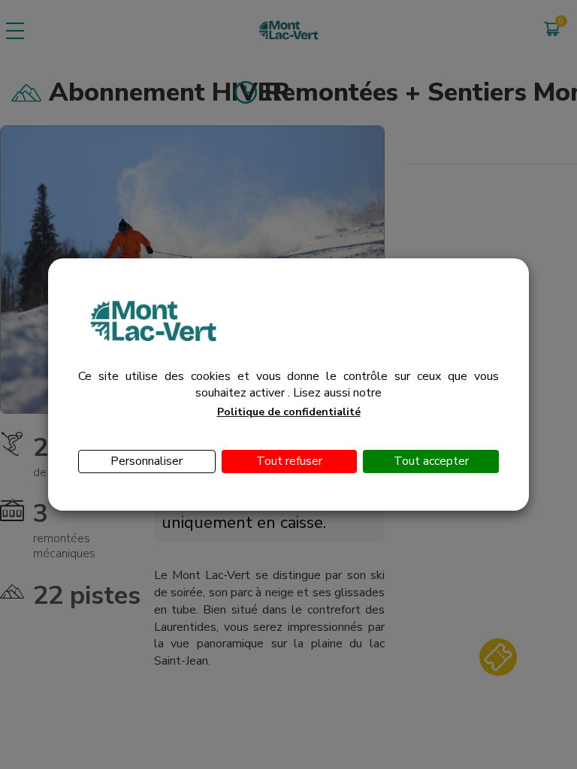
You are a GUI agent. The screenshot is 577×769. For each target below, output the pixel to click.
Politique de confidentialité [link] (289, 412)
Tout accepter (431, 461)
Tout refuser (289, 461)
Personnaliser (146, 461)
